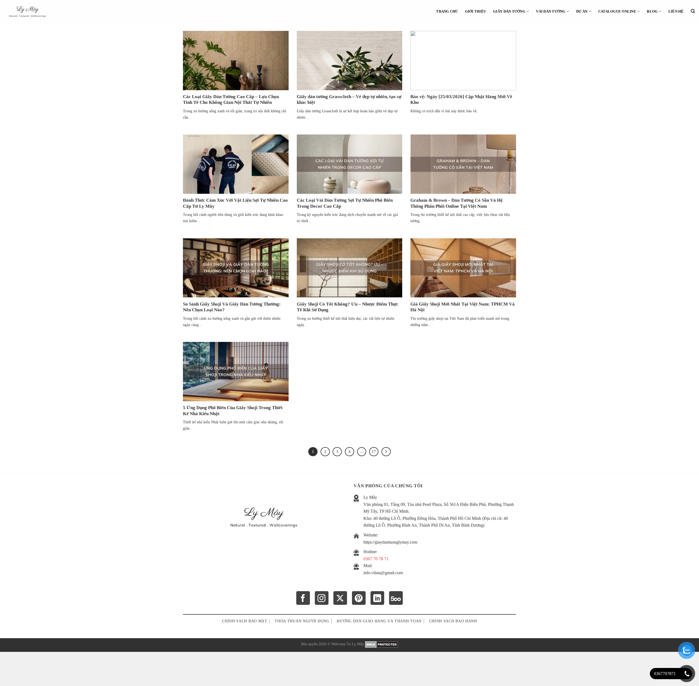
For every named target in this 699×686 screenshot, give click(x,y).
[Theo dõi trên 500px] (396, 598)
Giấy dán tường (509, 11)
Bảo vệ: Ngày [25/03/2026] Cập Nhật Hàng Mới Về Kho (461, 99)
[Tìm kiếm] (693, 11)
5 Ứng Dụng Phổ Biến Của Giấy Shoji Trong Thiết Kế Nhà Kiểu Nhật (233, 410)
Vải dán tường (550, 11)
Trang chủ (447, 11)
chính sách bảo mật (244, 621)
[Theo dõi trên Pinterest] (359, 598)
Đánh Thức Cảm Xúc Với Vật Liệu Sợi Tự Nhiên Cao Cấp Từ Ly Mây (235, 203)
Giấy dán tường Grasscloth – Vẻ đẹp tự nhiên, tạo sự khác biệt (349, 99)
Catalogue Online (617, 11)
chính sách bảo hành (453, 621)
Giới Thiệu (475, 11)
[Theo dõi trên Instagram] (321, 598)
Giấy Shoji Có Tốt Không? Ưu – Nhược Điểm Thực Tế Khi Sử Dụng (347, 307)
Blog (652, 11)
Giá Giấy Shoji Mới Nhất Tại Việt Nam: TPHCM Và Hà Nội (462, 307)
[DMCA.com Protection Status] (381, 644)
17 (374, 451)
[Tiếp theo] (386, 451)
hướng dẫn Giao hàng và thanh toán (379, 621)
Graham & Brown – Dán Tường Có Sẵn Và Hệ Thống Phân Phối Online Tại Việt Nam (456, 203)
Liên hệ (676, 11)
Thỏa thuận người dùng (302, 621)
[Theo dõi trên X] (340, 598)
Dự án (581, 11)
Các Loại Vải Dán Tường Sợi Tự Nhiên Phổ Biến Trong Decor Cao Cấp (345, 203)
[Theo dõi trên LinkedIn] (377, 598)
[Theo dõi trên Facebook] (303, 598)
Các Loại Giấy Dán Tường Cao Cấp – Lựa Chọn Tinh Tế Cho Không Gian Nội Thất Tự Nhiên (231, 99)
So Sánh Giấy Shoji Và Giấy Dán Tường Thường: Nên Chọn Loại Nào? (232, 307)
